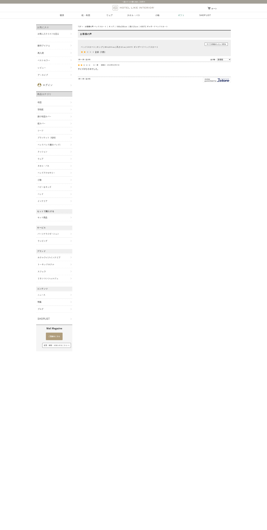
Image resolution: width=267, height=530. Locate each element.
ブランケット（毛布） (47, 138)
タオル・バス (133, 15)
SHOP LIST (205, 15)
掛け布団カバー (44, 117)
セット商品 (42, 217)
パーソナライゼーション (48, 234)
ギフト (181, 15)
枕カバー (41, 123)
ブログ (40, 309)
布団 (39, 102)
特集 (39, 302)
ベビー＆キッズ (44, 187)
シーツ (40, 131)
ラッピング (42, 241)
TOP (79, 26)
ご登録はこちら (54, 336)
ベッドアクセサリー (46, 173)
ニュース (41, 295)
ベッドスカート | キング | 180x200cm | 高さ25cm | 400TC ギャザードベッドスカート (119, 47)
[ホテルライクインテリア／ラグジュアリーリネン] (133, 8)
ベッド (40, 194)
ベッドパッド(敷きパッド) (49, 145)
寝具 (62, 15)
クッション (42, 152)
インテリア (42, 201)
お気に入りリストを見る (48, 34)
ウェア (109, 15)
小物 (157, 15)
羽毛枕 (40, 109)
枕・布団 (85, 15)
